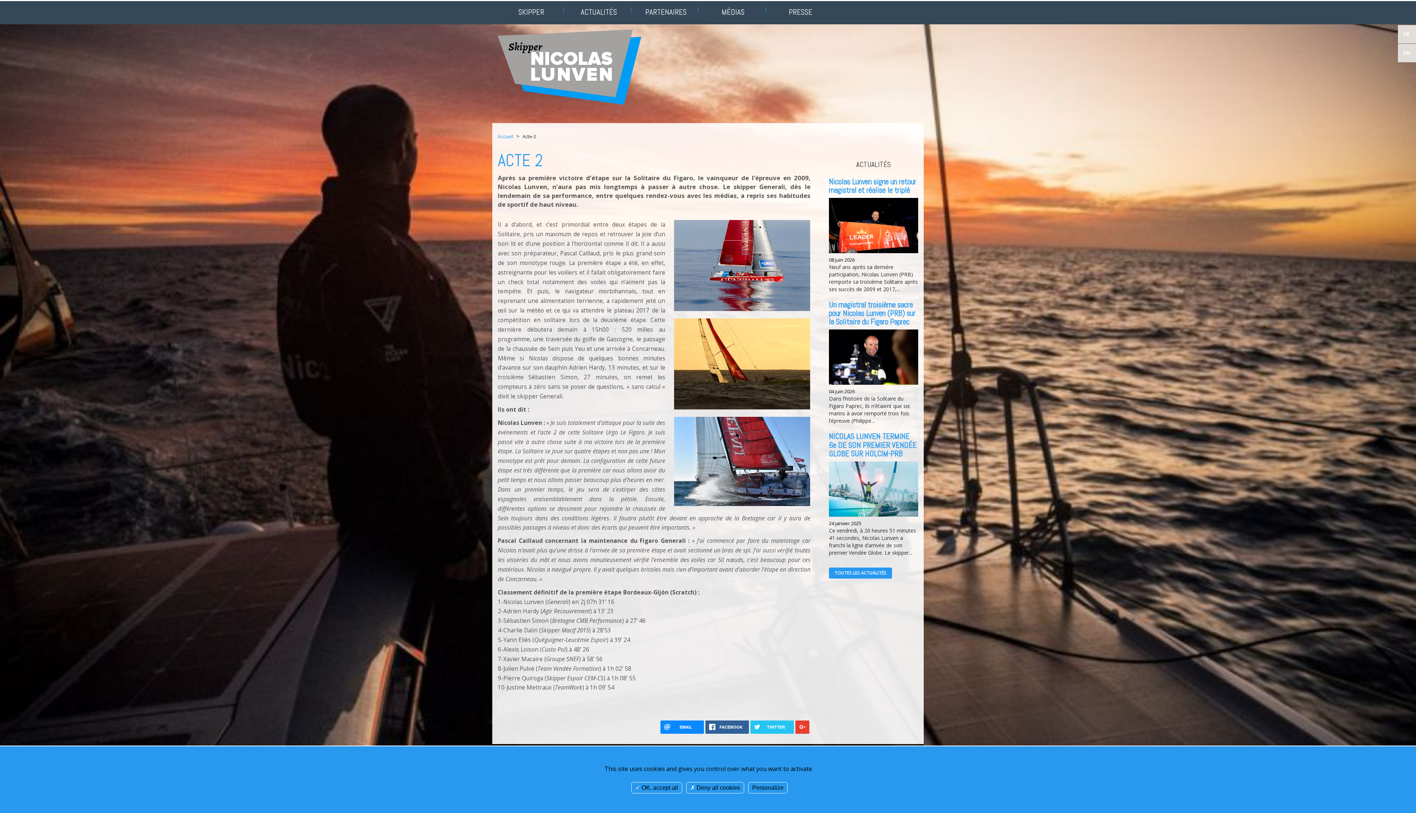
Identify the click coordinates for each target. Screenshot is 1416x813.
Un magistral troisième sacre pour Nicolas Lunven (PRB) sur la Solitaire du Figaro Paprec (872, 313)
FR (1406, 34)
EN (1406, 52)
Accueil (505, 136)
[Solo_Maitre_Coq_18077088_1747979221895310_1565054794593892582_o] (742, 460)
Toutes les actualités (860, 573)
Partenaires (666, 12)
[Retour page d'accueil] (569, 66)
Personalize (768, 788)
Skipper (531, 12)
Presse (800, 12)
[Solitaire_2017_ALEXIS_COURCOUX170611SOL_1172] (742, 265)
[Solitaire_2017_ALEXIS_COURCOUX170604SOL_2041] (742, 363)
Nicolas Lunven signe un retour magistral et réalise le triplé (872, 186)
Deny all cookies (717, 788)
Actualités (599, 12)
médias (733, 12)
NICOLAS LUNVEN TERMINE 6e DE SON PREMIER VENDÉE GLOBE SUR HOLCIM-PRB (873, 444)
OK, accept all (659, 788)
